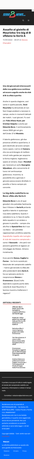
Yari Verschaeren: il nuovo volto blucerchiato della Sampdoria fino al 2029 (19, 341)
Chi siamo (16, 451)
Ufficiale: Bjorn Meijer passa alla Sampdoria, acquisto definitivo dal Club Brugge (18, 310)
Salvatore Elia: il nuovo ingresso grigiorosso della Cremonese (18, 331)
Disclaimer (6, 455)
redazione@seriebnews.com (22, 395)
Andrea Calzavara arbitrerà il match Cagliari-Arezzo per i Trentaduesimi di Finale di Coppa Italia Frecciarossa (19, 363)
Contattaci (5, 436)
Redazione (6, 451)
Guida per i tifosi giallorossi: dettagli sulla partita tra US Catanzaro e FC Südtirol (19, 321)
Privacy (24, 451)
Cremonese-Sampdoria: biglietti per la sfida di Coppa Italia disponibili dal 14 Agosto (19, 351)
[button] (23, 20)
